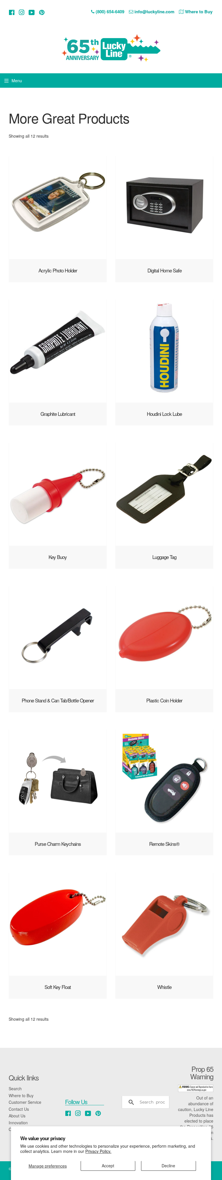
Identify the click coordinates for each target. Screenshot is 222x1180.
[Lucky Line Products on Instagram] (22, 12)
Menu (17, 80)
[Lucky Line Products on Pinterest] (42, 12)
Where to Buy (21, 1095)
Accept (108, 1165)
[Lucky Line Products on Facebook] (12, 12)
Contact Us (19, 1109)
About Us (17, 1116)
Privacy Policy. (98, 1151)
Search (15, 1088)
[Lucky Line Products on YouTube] (32, 12)
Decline (168, 1165)
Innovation (18, 1122)
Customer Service (25, 1102)
